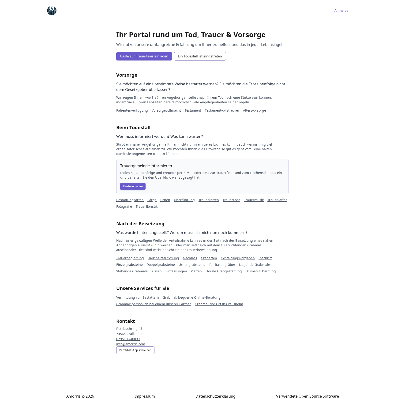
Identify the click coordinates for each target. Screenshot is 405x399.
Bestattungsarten (130, 200)
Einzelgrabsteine (129, 264)
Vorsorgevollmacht (166, 110)
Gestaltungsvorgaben (238, 258)
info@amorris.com (130, 344)
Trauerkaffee (277, 200)
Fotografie (124, 206)
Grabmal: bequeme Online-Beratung (192, 297)
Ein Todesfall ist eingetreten (200, 56)
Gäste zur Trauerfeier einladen (144, 56)
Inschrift (265, 258)
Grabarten (209, 258)
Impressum (145, 396)
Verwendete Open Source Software (307, 396)
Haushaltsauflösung (163, 258)
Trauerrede (231, 200)
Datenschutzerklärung (215, 396)
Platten (196, 271)
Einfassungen (176, 271)
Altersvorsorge (254, 110)
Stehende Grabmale (132, 271)
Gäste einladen (133, 186)
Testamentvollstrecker (222, 110)
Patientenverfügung (132, 110)
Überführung (184, 200)
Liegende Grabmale (254, 264)
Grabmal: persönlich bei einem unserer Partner (153, 304)
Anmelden (342, 10)
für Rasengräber (222, 264)
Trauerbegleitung (130, 258)
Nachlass (190, 258)
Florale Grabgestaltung (224, 271)
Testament (193, 110)
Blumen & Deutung (261, 271)
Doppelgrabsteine (160, 264)
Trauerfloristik (147, 206)
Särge (152, 200)
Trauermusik (254, 200)
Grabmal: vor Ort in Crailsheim (219, 304)
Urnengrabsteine (192, 264)
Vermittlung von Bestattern (137, 297)
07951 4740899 (128, 339)
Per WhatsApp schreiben (135, 350)
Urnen (165, 200)
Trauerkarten (209, 200)
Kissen (156, 271)
